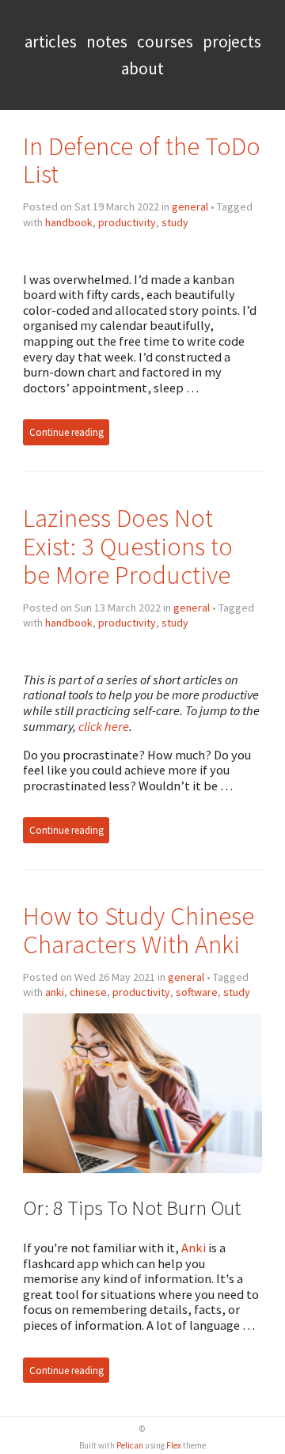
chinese (88, 992)
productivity (127, 222)
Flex (173, 1445)
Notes (106, 41)
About (142, 68)
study (175, 222)
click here (103, 726)
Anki (193, 1247)
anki (54, 992)
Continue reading (66, 432)
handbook (69, 222)
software (197, 992)
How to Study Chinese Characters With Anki (138, 929)
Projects (232, 41)
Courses (165, 41)
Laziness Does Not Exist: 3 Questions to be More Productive (128, 546)
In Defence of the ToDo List (141, 160)
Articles (51, 41)
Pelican (129, 1445)
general (190, 206)
